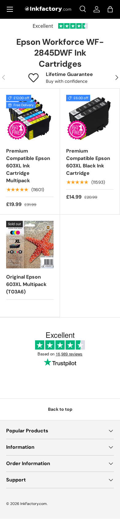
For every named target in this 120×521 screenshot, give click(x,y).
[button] (110, 9)
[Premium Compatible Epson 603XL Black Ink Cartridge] (90, 118)
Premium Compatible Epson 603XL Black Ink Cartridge (88, 162)
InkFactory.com (33, 503)
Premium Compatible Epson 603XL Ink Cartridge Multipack (28, 166)
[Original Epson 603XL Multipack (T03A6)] (30, 244)
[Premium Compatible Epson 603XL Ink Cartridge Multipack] (30, 118)
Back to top (60, 409)
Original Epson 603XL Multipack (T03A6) (26, 284)
